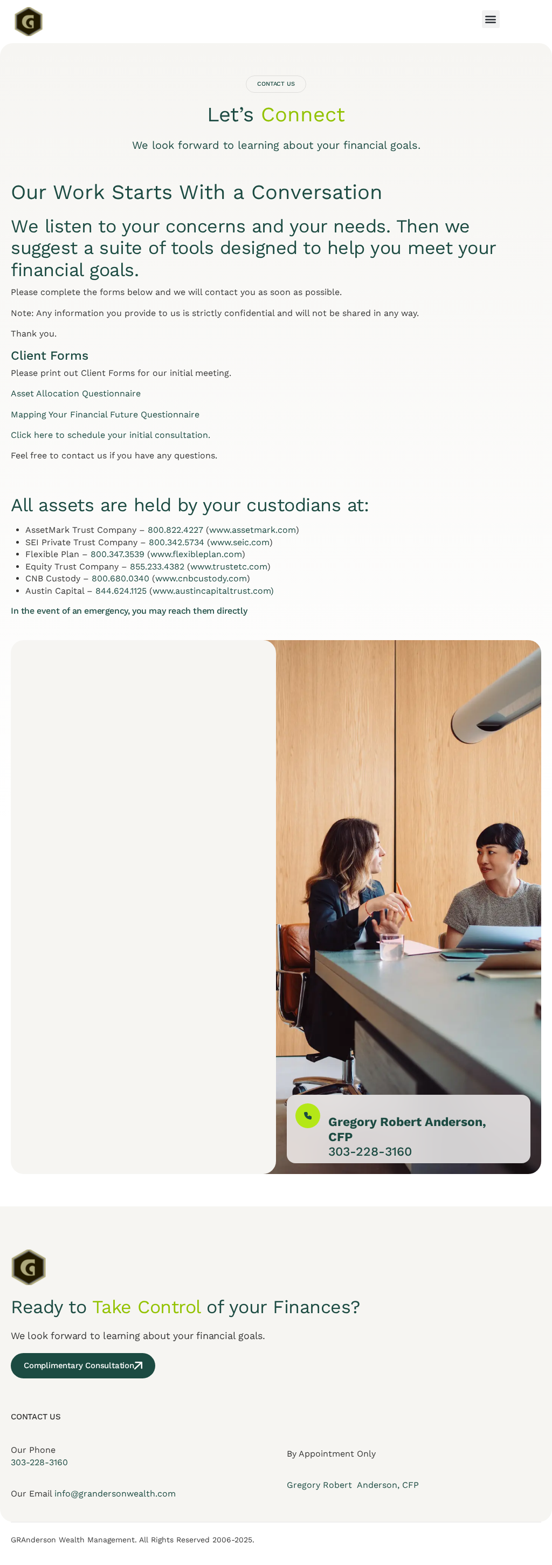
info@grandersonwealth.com (115, 1493)
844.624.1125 (121, 591)
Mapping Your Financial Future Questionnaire (105, 414)
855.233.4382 (157, 566)
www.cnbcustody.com (201, 578)
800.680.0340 (120, 578)
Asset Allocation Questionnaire (76, 393)
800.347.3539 (117, 554)
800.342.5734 (176, 542)
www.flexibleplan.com (196, 554)
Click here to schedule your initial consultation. (110, 435)
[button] (491, 19)
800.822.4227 (175, 530)
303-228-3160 (39, 1462)
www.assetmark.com (252, 530)
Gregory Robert (321, 1485)
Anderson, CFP (387, 1485)
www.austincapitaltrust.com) (213, 591)
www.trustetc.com (228, 566)
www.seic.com (240, 542)
